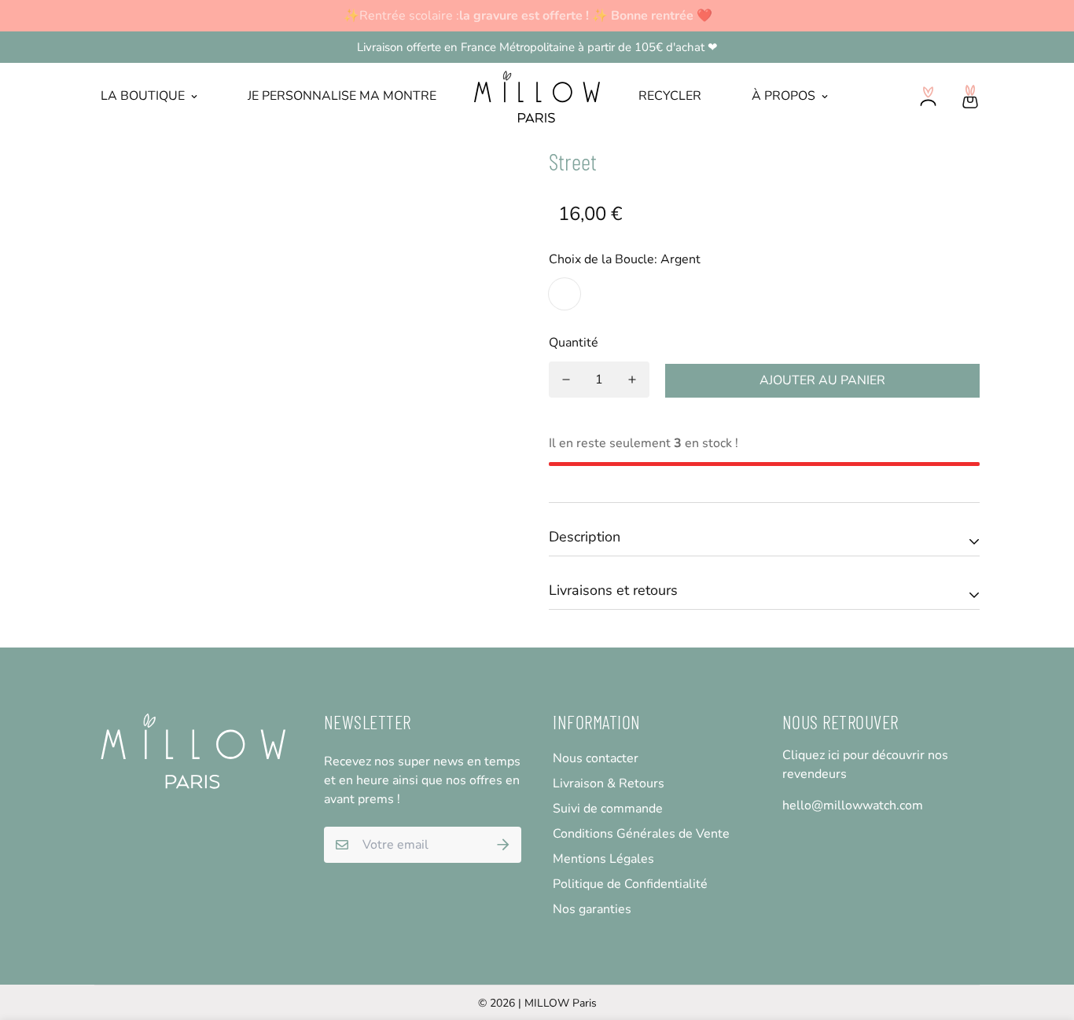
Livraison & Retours (608, 783)
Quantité (573, 342)
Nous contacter (595, 758)
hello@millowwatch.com (852, 805)
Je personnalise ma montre (342, 96)
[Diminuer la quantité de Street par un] (566, 379)
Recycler (669, 96)
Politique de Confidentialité (630, 884)
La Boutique (143, 96)
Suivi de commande (608, 808)
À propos (783, 96)
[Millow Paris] (537, 96)
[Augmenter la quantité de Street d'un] (632, 379)
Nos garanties (592, 909)
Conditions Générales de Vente (641, 833)
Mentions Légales (603, 859)
